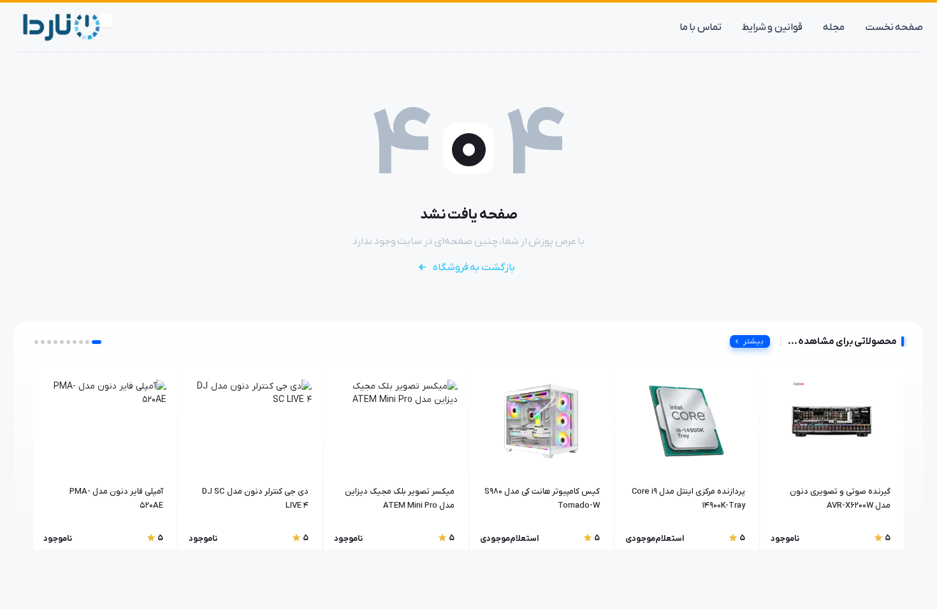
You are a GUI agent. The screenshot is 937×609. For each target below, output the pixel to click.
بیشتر (753, 341)
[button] (96, 342)
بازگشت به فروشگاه (474, 267)
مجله (834, 27)
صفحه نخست (894, 27)
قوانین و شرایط (772, 27)
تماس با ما (700, 27)
